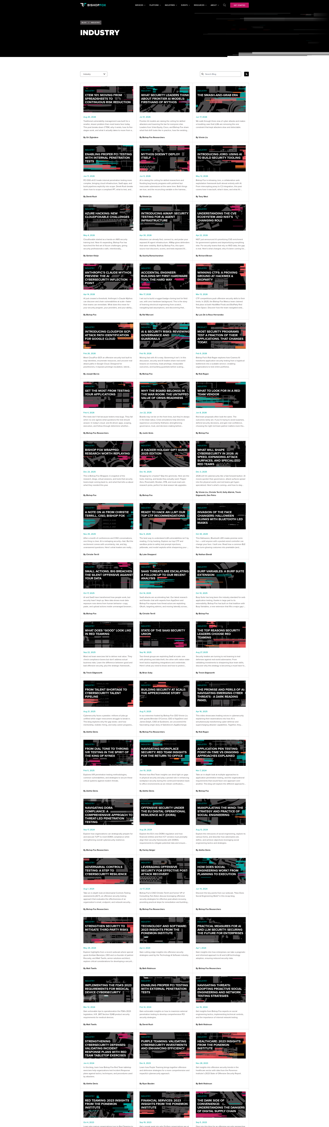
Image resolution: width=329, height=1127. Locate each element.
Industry (95, 23)
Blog (84, 23)
